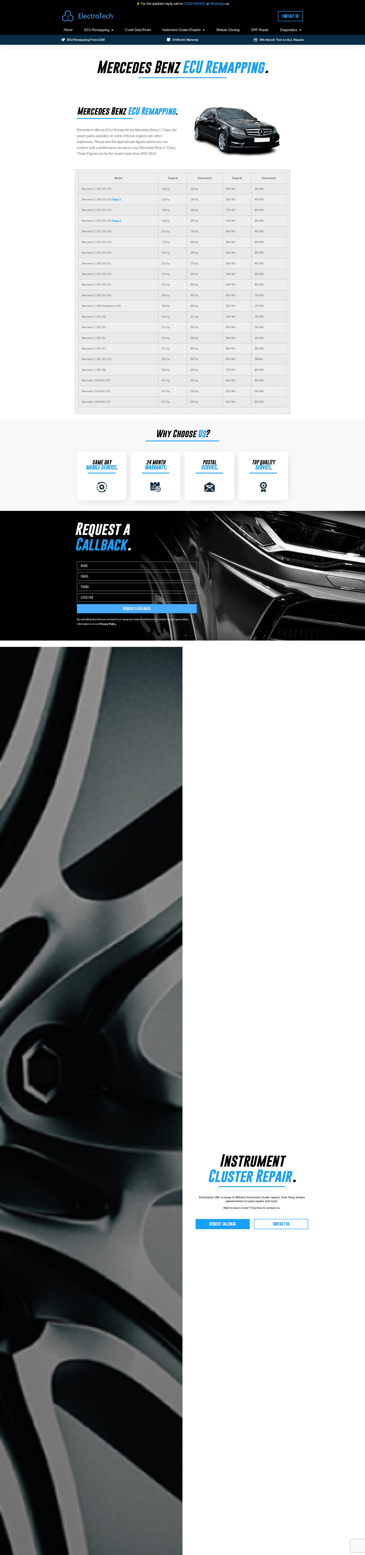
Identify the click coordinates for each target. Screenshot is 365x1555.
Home (68, 30)
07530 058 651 (194, 3)
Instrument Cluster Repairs (181, 30)
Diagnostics (288, 30)
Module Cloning (228, 30)
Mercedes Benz (138, 66)
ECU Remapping (96, 30)
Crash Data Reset (138, 30)
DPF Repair (259, 30)
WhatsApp (218, 3)
